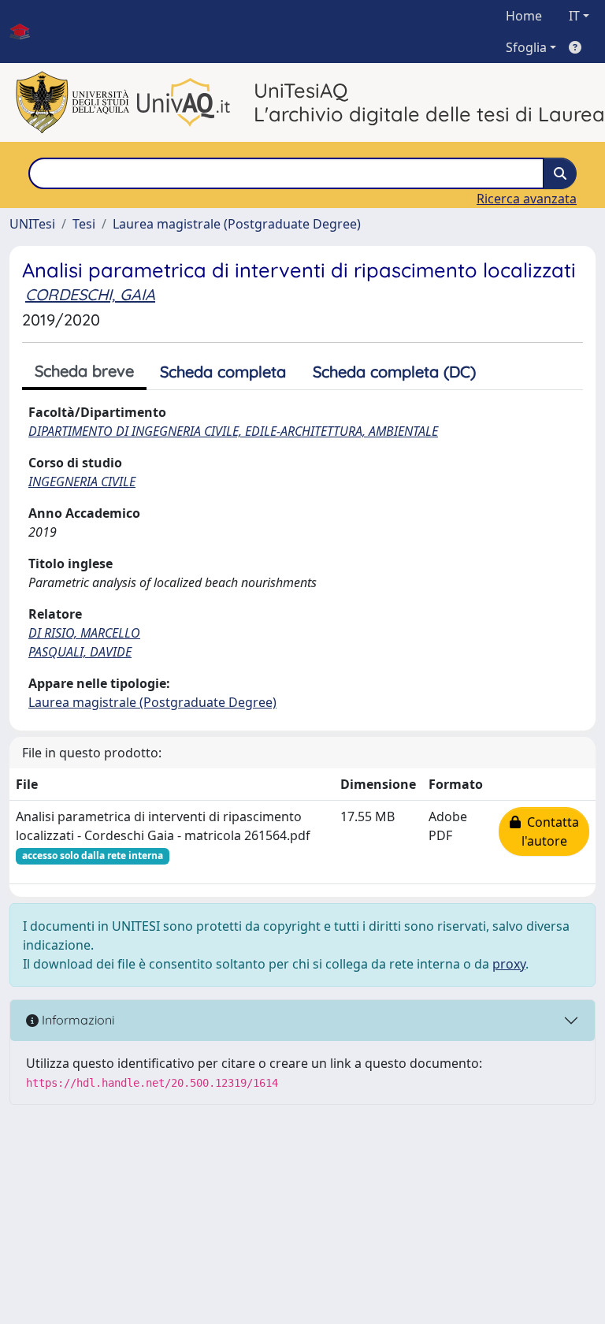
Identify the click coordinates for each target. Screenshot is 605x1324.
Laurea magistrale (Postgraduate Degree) (237, 223)
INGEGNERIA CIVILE (81, 481)
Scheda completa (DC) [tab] (394, 371)
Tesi (83, 223)
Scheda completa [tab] (223, 371)
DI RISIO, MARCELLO (84, 633)
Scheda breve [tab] (84, 371)
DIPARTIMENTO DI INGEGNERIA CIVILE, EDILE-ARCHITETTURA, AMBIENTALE (233, 431)
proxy (508, 964)
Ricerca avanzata (527, 198)
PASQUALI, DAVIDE (80, 651)
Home (524, 15)
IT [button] (574, 15)
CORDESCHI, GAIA (90, 294)
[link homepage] (26, 31)
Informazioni (76, 1020)
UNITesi (32, 223)
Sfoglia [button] (526, 47)
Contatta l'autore (550, 831)
